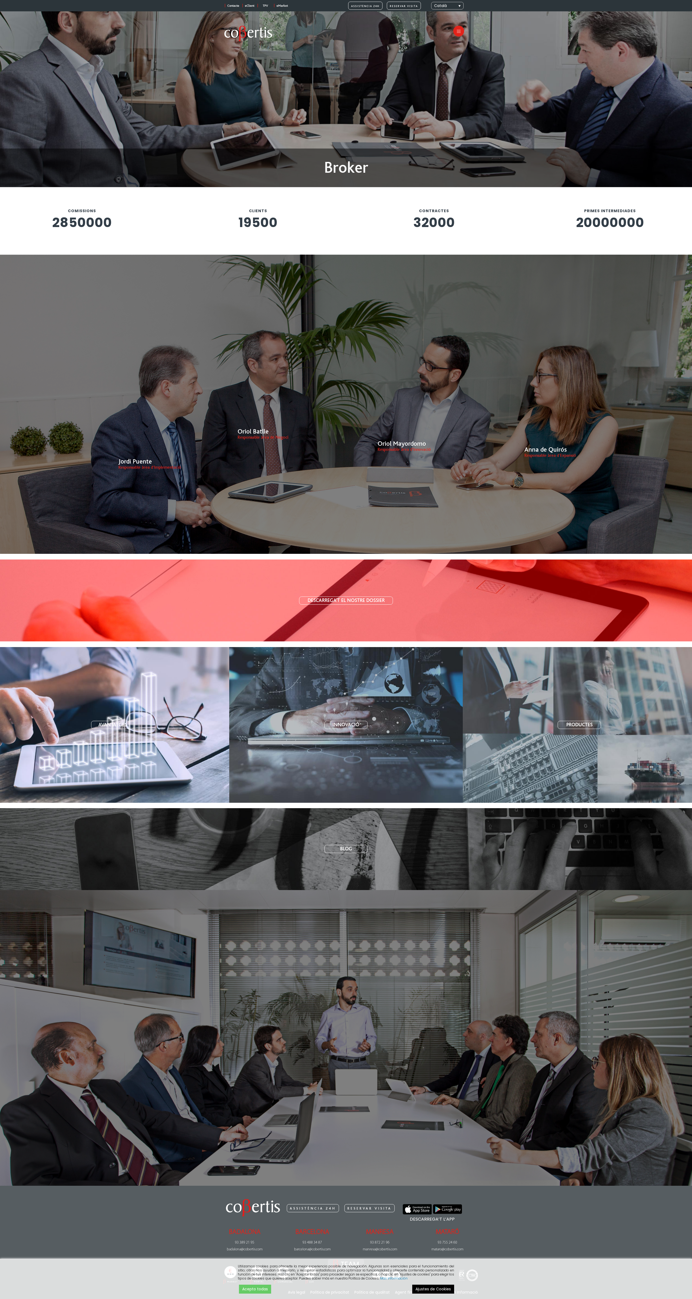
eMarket (282, 6)
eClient (249, 6)
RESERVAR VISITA (404, 6)
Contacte (233, 6)
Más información (394, 1278)
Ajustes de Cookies (433, 1289)
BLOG (346, 849)
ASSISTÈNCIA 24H (365, 6)
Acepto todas (255, 1289)
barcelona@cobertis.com (312, 1249)
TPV (265, 6)
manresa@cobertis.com (380, 1249)
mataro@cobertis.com (447, 1249)
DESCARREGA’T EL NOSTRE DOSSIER (346, 600)
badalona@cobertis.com (244, 1249)
